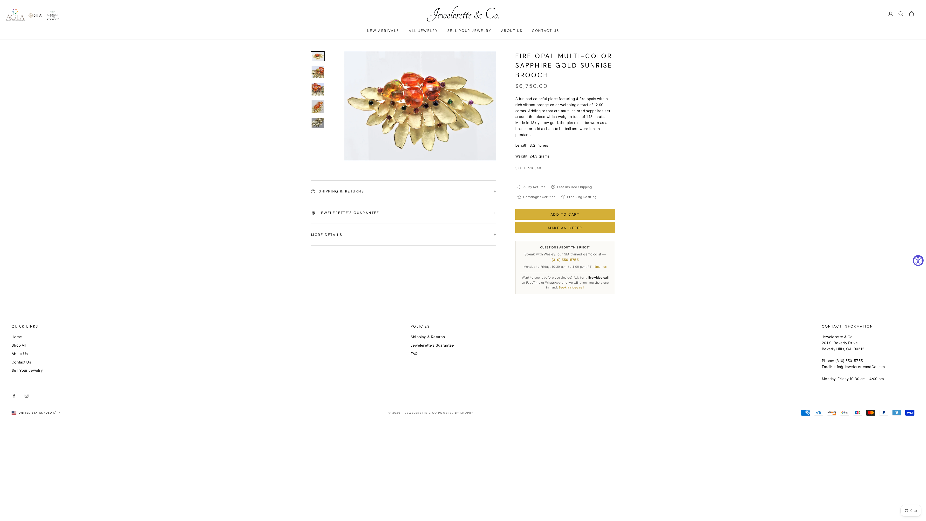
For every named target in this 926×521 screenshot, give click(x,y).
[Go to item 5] (318, 122)
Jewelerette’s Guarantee (432, 345)
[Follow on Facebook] (14, 395)
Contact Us (545, 30)
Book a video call (571, 287)
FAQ (414, 353)
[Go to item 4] (318, 106)
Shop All (19, 345)
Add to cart (565, 214)
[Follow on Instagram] (26, 395)
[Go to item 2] (318, 72)
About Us (512, 30)
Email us (600, 266)
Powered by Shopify (456, 412)
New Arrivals (383, 30)
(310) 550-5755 (565, 260)
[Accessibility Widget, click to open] (918, 260)
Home (17, 337)
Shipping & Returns (428, 337)
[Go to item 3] (318, 89)
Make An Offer (565, 228)
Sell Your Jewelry (469, 30)
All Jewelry (423, 30)
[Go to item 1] (318, 56)
